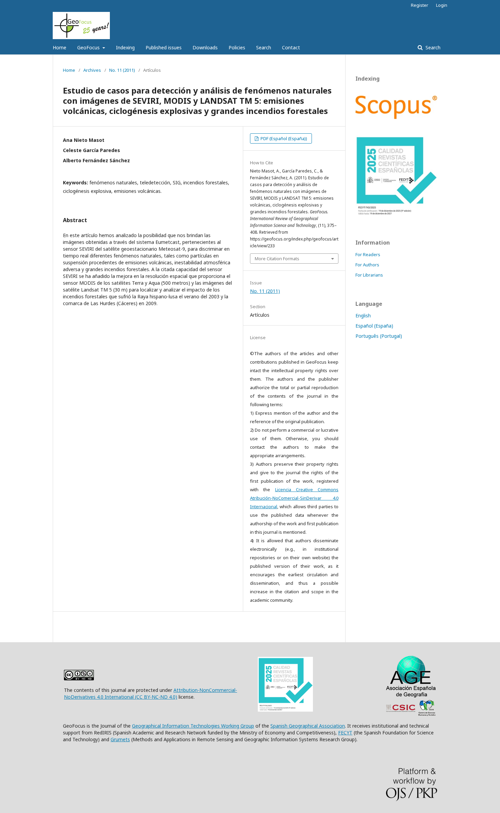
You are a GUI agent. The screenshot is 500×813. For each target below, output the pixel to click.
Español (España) (374, 325)
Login (441, 5)
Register (419, 5)
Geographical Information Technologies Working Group (193, 726)
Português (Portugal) (378, 336)
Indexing (125, 47)
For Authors (367, 265)
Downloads (205, 47)
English (363, 315)
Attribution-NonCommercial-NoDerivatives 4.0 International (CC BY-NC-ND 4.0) (150, 693)
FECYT (345, 732)
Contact (291, 47)
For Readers (367, 254)
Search (263, 47)
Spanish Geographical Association (307, 726)
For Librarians (369, 275)
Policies (237, 47)
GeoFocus (89, 47)
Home (59, 47)
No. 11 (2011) (122, 70)
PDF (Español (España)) (283, 138)
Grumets (120, 739)
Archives (92, 70)
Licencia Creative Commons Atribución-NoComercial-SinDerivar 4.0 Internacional (294, 498)
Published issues (164, 47)
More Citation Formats (277, 258)
